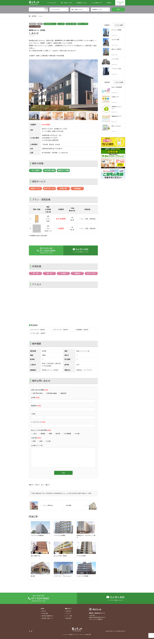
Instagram (31, 631)
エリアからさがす (51, 2)
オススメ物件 (119, 25)
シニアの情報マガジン (96, 2)
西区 (40, 24)
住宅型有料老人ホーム (50, 24)
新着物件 (107, 25)
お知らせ (44, 611)
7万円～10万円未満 (35, 26)
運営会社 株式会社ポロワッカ (97, 613)
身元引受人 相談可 (71, 24)
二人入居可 (61, 24)
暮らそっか (113, 631)
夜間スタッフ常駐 (82, 24)
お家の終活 (68, 611)
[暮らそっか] (34, 2)
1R (52, 493)
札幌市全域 (33, 24)
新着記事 (107, 82)
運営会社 (109, 2)
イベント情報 (69, 615)
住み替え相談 (120, 2)
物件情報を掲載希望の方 (47, 615)
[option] (63, 85)
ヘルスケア (68, 613)
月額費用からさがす (82, 2)
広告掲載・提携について (47, 618)
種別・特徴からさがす (66, 2)
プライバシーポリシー (79, 634)
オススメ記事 (119, 82)
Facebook (29, 631)
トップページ (65, 634)
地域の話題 (68, 618)
